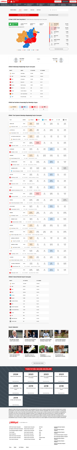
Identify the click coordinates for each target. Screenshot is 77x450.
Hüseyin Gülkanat (30, 253)
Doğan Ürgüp (57, 27)
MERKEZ (11, 212)
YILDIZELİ (11, 257)
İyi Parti (40, 430)
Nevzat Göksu (30, 164)
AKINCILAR (12, 123)
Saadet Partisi (42, 437)
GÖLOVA (11, 174)
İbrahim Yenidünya (32, 177)
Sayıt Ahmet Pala (32, 272)
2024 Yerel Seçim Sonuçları (15, 435)
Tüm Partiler (11, 432)
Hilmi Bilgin (56, 23)
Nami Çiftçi (13, 183)
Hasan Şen (13, 126)
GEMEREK (11, 155)
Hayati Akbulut (32, 139)
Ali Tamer (14, 164)
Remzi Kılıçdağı (14, 158)
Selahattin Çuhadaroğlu (15, 190)
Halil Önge (13, 177)
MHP (40, 434)
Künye (10, 447)
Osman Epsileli (13, 209)
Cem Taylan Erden (24, 93)
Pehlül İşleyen (29, 196)
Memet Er (56, 35)
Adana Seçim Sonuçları (29, 437)
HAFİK (11, 187)
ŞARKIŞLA (11, 231)
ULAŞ (11, 250)
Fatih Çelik (13, 272)
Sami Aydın (31, 215)
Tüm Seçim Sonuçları (13, 439)
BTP (54, 44)
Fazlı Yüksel (13, 228)
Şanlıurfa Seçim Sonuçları (29, 439)
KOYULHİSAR (12, 206)
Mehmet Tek (15, 139)
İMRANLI (11, 193)
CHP (40, 428)
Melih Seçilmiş (57, 39)
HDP (40, 432)
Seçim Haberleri (12, 434)
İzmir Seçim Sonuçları (28, 432)
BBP (40, 439)
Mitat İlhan (35, 190)
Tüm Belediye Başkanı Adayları (15, 430)
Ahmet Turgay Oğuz (15, 234)
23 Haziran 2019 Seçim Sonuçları (16, 428)
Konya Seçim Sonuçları (29, 428)
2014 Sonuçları (73, 1)
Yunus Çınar (56, 43)
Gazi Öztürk (15, 247)
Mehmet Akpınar (34, 266)
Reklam (27, 447)
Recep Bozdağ (23, 96)
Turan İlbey (13, 253)
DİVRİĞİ (11, 142)
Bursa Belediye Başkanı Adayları (61, 436)
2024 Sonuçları (58, 1)
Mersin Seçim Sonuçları (29, 435)
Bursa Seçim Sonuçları (29, 434)
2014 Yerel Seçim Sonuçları (15, 437)
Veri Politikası (21, 447)
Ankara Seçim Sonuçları (29, 430)
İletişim (15, 447)
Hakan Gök (13, 145)
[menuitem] (32, 34)
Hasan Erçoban (15, 266)
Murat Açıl (13, 196)
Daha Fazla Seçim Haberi (39, 363)
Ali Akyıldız (56, 31)
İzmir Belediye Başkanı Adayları (60, 434)
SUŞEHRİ (11, 225)
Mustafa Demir (31, 158)
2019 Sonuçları (65, 1)
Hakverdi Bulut (33, 247)
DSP (40, 435)
